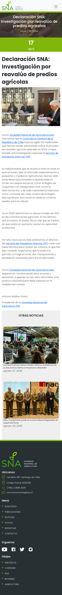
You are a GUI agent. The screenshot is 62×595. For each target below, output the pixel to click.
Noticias (9, 517)
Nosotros (11, 506)
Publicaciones (12, 511)
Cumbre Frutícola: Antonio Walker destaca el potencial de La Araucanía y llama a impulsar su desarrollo (29, 366)
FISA (7, 573)
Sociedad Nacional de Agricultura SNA (32, 135)
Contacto (11, 533)
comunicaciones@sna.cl (20, 492)
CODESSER (10, 568)
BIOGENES (10, 578)
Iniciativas (10, 528)
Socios (9, 522)
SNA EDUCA (10, 562)
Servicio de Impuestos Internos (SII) (30, 154)
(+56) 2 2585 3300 (16, 487)
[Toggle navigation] (56, 7)
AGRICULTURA (12, 584)
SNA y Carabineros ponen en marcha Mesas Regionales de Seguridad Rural (30, 421)
